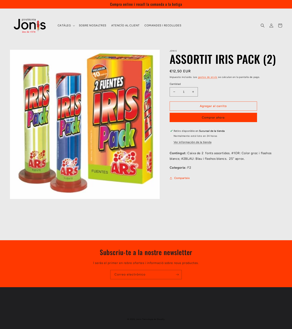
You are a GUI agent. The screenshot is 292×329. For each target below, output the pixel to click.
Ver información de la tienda (193, 142)
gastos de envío (208, 77)
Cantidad (175, 83)
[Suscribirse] (177, 274)
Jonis (139, 319)
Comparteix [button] (182, 178)
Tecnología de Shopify (153, 319)
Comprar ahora (213, 117)
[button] (65, 25)
